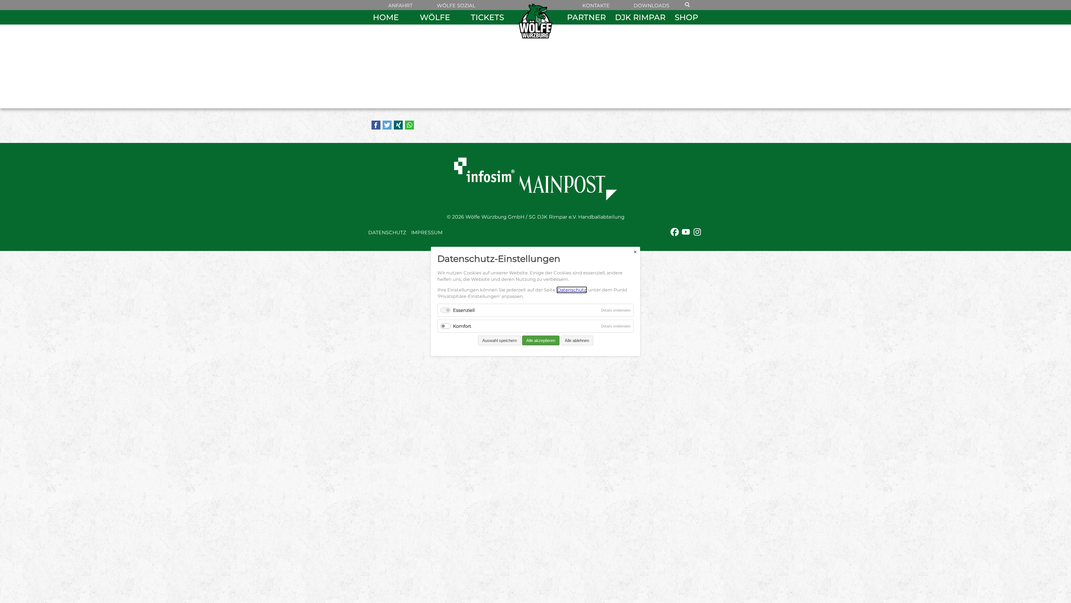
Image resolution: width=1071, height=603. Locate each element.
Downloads (651, 5)
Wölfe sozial (456, 5)
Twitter (387, 125)
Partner (586, 17)
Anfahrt (400, 5)
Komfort (462, 326)
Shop (686, 17)
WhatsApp (409, 125)
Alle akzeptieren (540, 340)
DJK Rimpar (640, 17)
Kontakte (596, 5)
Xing (398, 125)
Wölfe (435, 17)
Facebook (376, 125)
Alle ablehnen (577, 340)
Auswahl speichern (499, 340)
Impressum (427, 232)
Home (386, 17)
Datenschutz (387, 232)
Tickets (487, 17)
